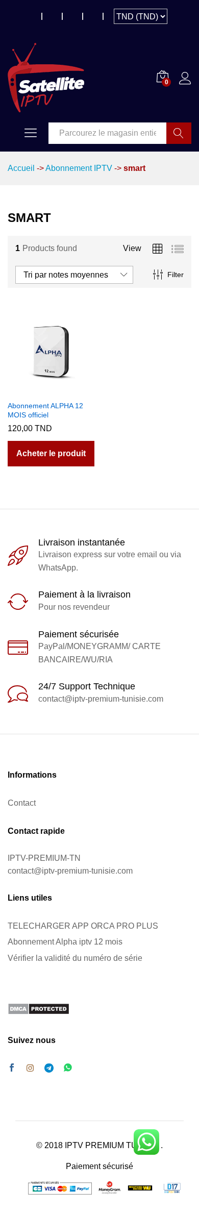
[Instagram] (30, 1068)
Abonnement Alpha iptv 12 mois (65, 941)
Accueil (21, 168)
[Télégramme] (49, 1068)
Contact (22, 803)
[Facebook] (12, 1068)
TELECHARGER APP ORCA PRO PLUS (83, 926)
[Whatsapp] (68, 1068)
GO (178, 133)
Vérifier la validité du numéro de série (75, 958)
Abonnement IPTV (78, 168)
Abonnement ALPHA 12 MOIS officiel (45, 410)
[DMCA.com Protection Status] (38, 1008)
